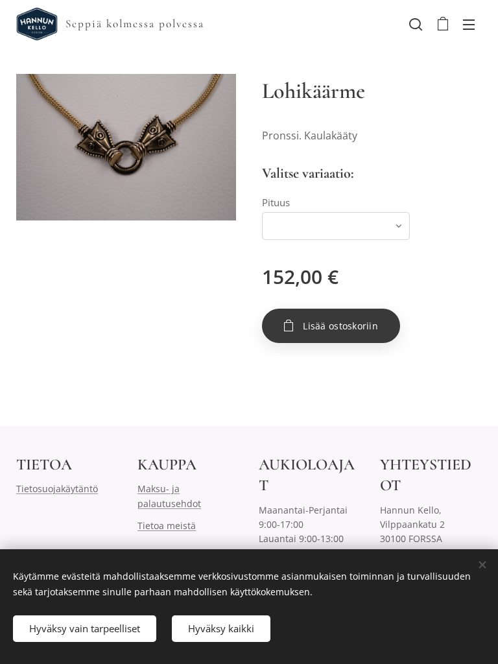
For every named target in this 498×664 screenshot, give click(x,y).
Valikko (469, 24)
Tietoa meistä (166, 525)
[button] (415, 24)
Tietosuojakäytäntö (57, 488)
